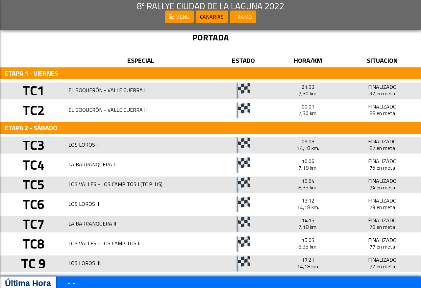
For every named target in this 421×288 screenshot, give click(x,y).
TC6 (33, 204)
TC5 (33, 185)
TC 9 (33, 263)
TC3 (33, 145)
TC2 (33, 110)
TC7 (33, 224)
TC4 (33, 165)
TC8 (33, 244)
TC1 (33, 91)
